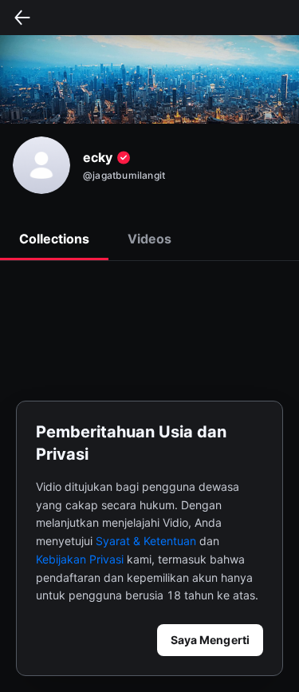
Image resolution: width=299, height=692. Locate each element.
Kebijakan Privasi (80, 559)
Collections (54, 239)
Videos (149, 239)
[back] (22, 17)
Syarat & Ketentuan (146, 541)
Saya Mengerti (210, 640)
